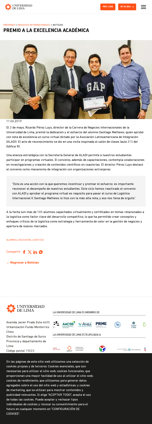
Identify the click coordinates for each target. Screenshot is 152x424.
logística (38, 240)
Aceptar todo (126, 401)
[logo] (18, 7)
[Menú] (143, 6)
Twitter (30, 252)
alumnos (11, 240)
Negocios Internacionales (34, 25)
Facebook (24, 252)
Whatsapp (41, 252)
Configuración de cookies (126, 375)
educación (24, 240)
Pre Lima (108, 7)
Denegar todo (126, 388)
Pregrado (9, 25)
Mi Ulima (126, 7)
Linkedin (35, 252)
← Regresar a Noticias (22, 262)
